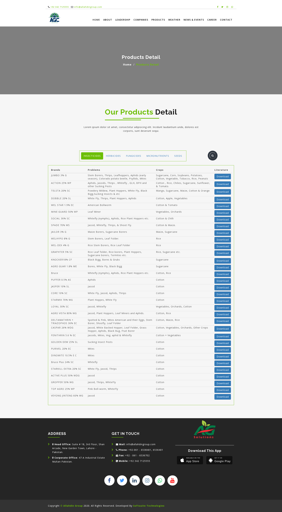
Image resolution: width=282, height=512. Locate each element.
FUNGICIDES (133, 155)
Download (223, 176)
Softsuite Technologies (148, 505)
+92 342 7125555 (60, 6)
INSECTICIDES (92, 155)
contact (226, 19)
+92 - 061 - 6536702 (134, 455)
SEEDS (178, 155)
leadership (122, 19)
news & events (194, 19)
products (158, 19)
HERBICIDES (113, 155)
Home (127, 64)
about (107, 19)
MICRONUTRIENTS (157, 155)
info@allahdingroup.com (88, 6)
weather (174, 19)
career (212, 19)
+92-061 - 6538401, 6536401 (141, 449)
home (96, 19)
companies (140, 19)
